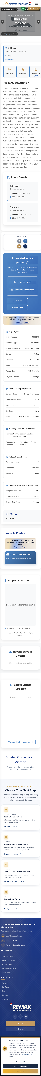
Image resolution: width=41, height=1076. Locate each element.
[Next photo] (38, 22)
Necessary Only (20, 1066)
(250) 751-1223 (24, 282)
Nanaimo (5, 983)
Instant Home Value (9, 968)
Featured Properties (9, 956)
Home (10, 15)
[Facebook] (15, 1016)
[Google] (26, 1016)
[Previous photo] (2, 22)
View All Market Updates (19, 742)
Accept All (20, 1071)
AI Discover (6, 999)
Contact (5, 995)
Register (19, 322)
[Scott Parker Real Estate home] (17, 4)
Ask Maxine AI (7, 972)
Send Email (18, 308)
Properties (17, 15)
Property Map (7, 964)
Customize (20, 1061)
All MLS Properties (8, 960)
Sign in (26, 322)
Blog (3, 991)
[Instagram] (20, 1016)
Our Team (5, 987)
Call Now (18, 301)
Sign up (20, 1023)
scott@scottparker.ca (24, 290)
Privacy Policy (26, 1054)
